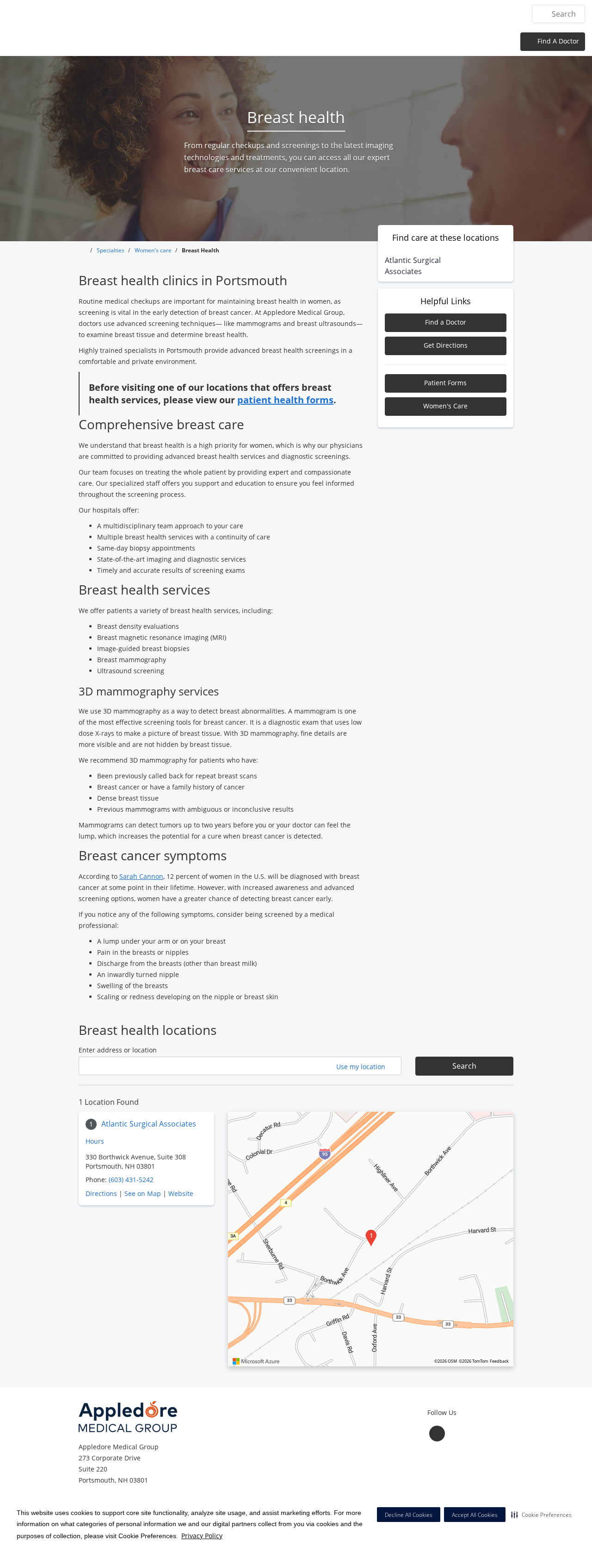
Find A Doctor (557, 41)
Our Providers (391, 14)
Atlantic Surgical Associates (148, 1124)
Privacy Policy (201, 1535)
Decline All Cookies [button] (408, 1515)
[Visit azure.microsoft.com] (256, 1361)
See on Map (142, 1193)
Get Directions (446, 345)
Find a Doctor (445, 322)
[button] (541, 1514)
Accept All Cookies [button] (475, 1515)
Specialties (336, 14)
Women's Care (445, 405)
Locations (289, 14)
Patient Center (453, 14)
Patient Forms (445, 382)
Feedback (499, 1361)
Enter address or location (118, 1050)
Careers (504, 14)
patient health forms (285, 400)
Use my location (361, 1066)
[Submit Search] (542, 14)
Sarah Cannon (141, 876)
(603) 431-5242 (131, 1179)
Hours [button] (96, 1141)
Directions (101, 1193)
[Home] (252, 13)
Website (180, 1193)
